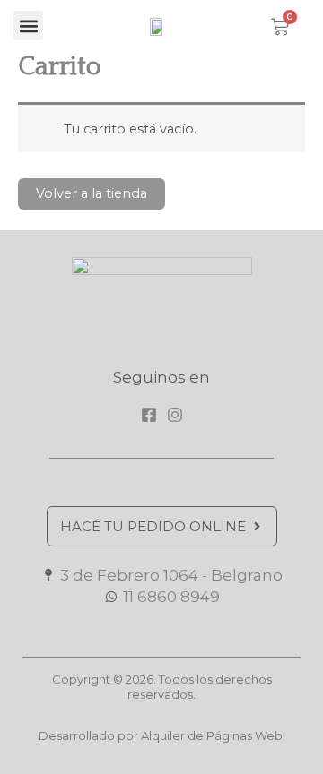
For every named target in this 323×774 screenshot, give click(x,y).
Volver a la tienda (91, 193)
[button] (28, 25)
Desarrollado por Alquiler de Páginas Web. (162, 735)
